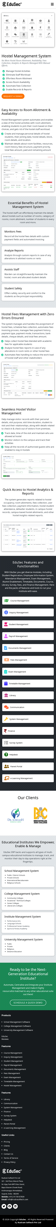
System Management (13, 1107)
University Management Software (18, 1030)
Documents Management (15, 1069)
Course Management (13, 1053)
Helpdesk (8, 1119)
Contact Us (8, 1154)
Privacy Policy (9, 1162)
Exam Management (12, 1077)
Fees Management (12, 1073)
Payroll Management (13, 1065)
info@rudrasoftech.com (18, 1199)
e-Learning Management (15, 1128)
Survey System (10, 1115)
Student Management (13, 1061)
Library (7, 1099)
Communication (11, 1103)
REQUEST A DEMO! (13, 96)
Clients (7, 1146)
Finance (7, 1111)
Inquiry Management (13, 1057)
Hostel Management (12, 1085)
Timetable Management (14, 1081)
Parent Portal (9, 1124)
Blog (6, 1150)
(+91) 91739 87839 (16, 1196)
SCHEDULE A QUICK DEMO (28, 1002)
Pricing (7, 1141)
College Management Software (17, 1026)
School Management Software (17, 1022)
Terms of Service (11, 1158)
